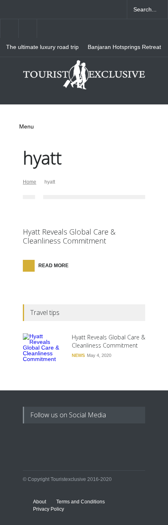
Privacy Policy (48, 509)
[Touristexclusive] (84, 78)
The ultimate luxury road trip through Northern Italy (42, 47)
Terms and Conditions (80, 502)
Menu (26, 126)
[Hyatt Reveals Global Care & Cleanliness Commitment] (43, 353)
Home (29, 182)
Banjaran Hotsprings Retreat (124, 47)
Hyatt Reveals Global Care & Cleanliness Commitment (69, 236)
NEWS (78, 355)
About (39, 502)
